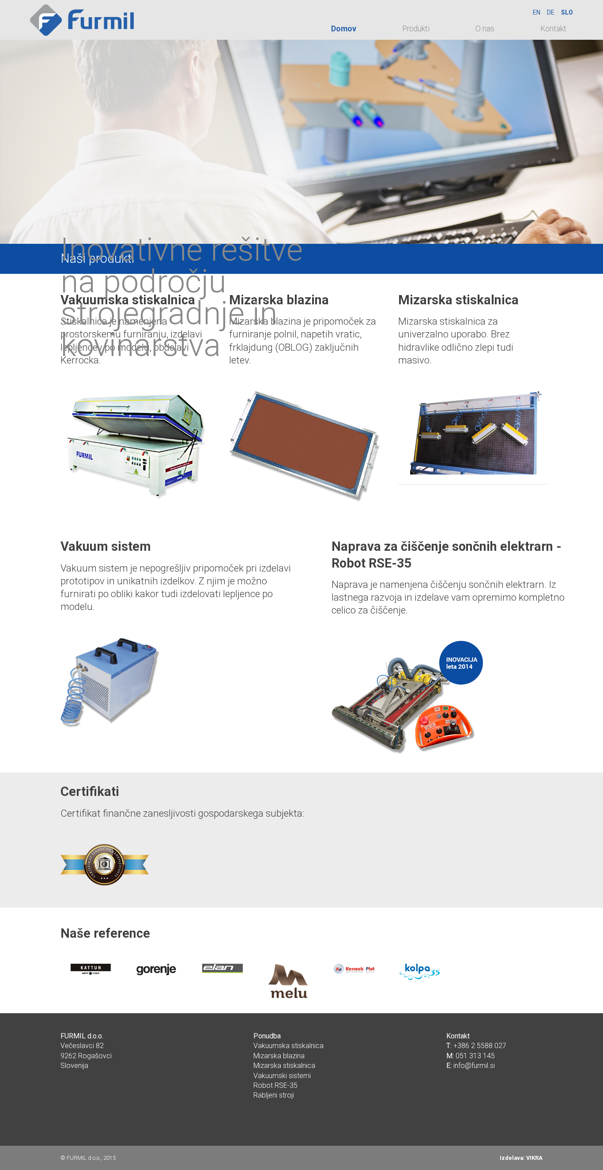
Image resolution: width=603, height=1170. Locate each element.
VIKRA (534, 1158)
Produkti (416, 28)
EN (536, 12)
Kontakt (553, 28)
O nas (484, 28)
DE (550, 12)
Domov (343, 28)
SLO (567, 12)
